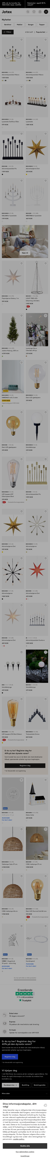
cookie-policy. (19, 1139)
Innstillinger (25, 1156)
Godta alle (25, 1146)
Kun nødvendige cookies (25, 1152)
